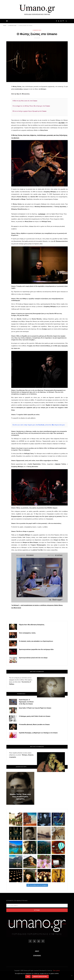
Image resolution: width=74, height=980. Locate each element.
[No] (72, 975)
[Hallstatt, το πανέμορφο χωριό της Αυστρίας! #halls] (15, 861)
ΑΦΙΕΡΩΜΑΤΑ (20, 791)
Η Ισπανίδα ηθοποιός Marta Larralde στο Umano (34, 724)
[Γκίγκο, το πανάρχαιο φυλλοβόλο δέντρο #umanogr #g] (58, 875)
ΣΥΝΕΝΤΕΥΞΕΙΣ (37, 30)
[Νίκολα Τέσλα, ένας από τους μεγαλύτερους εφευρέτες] (30, 833)
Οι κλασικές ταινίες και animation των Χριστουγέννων (36, 641)
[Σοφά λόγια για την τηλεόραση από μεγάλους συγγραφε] (58, 861)
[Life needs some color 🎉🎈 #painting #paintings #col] (58, 819)
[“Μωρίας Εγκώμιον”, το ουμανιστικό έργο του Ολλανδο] (30, 875)
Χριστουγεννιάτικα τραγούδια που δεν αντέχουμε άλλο (36, 649)
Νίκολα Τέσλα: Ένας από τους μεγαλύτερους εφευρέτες (20, 796)
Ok (28, 976)
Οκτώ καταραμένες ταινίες (27, 633)
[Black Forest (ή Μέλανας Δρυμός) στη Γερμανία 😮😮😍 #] (44, 847)
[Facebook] (5, 88)
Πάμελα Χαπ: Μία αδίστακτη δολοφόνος (31, 624)
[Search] (66, 21)
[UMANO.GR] (37, 9)
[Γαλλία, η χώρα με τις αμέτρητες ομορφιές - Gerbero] (15, 819)
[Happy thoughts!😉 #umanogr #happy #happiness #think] (58, 847)
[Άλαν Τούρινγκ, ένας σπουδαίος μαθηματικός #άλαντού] (30, 861)
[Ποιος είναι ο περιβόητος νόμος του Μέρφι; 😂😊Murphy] (58, 833)
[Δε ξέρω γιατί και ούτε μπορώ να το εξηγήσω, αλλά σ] (15, 875)
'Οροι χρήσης (56, 970)
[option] (20, 788)
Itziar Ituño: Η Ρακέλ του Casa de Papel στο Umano (35, 708)
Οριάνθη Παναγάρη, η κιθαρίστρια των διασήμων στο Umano (38, 732)
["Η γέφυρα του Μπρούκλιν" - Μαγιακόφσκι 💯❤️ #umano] (44, 833)
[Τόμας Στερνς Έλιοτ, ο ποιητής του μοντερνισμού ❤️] (44, 819)
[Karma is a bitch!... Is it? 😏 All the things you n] (15, 833)
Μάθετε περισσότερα (40, 976)
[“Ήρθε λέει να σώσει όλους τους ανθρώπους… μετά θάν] (44, 875)
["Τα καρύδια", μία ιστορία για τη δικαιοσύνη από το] (30, 819)
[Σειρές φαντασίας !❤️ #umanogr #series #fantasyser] (30, 847)
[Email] (5, 101)
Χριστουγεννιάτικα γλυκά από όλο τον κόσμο (33, 657)
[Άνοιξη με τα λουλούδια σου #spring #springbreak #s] (44, 861)
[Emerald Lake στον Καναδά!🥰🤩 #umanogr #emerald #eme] (15, 847)
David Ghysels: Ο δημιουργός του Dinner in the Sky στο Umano (26, 702)
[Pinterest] (5, 97)
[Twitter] (5, 92)
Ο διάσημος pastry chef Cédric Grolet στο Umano (34, 716)
